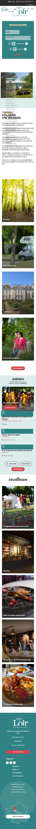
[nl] (32, 9)
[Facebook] (7, 762)
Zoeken (18, 54)
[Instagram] (14, 762)
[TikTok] (10, 762)
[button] (28, 9)
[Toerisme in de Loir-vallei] (21, 11)
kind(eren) (20, 49)
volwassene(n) (20, 43)
